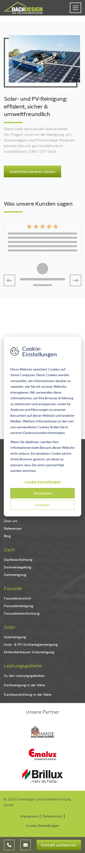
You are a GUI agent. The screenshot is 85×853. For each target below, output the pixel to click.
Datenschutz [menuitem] (52, 816)
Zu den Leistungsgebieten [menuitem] (24, 676)
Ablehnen (42, 505)
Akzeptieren (42, 493)
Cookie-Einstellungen (43, 481)
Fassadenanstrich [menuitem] (17, 598)
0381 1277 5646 (9, 845)
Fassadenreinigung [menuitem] (18, 606)
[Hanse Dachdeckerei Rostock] (42, 732)
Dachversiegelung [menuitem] (17, 567)
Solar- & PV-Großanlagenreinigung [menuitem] (31, 644)
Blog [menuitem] (7, 536)
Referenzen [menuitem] (12, 528)
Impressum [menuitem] (29, 816)
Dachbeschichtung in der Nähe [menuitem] (27, 694)
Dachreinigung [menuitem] (15, 575)
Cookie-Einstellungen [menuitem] (42, 826)
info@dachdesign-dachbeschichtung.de (25, 845)
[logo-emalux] (42, 754)
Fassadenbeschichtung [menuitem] (22, 613)
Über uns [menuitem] (10, 521)
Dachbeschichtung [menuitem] (18, 560)
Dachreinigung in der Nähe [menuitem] (24, 685)
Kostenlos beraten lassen (32, 171)
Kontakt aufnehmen (58, 845)
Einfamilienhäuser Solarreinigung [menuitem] (29, 652)
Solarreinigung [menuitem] (15, 637)
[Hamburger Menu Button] (75, 8)
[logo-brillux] (42, 775)
